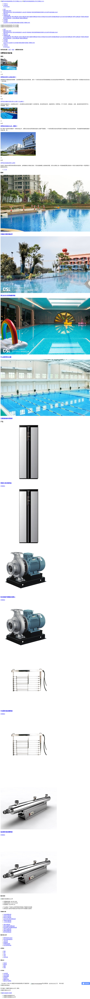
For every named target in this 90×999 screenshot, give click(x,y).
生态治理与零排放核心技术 (51, 32)
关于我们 (5, 21)
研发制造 (29, 12)
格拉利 (5, 964)
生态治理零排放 (7, 945)
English (8, 6)
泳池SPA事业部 (22, 16)
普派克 (5, 963)
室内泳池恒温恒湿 (17, 12)
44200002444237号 (53, 983)
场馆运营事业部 (24, 18)
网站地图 (61, 983)
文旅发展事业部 (7, 16)
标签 (13, 49)
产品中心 (5, 3)
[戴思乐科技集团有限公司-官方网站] (11, 1)
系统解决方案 (6, 15)
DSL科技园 (11, 22)
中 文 (4, 6)
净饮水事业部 (15, 16)
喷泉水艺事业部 (42, 16)
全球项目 (5, 19)
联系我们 (22, 22)
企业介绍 (5, 42)
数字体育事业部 (7, 18)
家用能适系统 (6, 943)
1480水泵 (24, 12)
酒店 (4, 951)
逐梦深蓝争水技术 (7, 937)
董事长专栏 (27, 22)
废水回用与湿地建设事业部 (53, 16)
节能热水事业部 (85, 16)
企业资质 (5, 22)
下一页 (5, 169)
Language (5, 5)
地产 (4, 952)
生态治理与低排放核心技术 (51, 12)
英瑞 (4, 967)
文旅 (4, 955)
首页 (4, 9)
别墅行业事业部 (77, 16)
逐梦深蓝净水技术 (7, 12)
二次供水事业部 (15, 18)
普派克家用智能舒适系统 (38, 12)
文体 (4, 954)
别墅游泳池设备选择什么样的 (8, 162)
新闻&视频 (16, 22)
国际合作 (5, 13)
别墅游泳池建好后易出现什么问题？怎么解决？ (12, 101)
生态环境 (5, 957)
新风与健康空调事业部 (32, 16)
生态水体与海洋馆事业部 (66, 16)
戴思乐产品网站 (7, 980)
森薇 (4, 966)
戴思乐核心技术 (7, 10)
